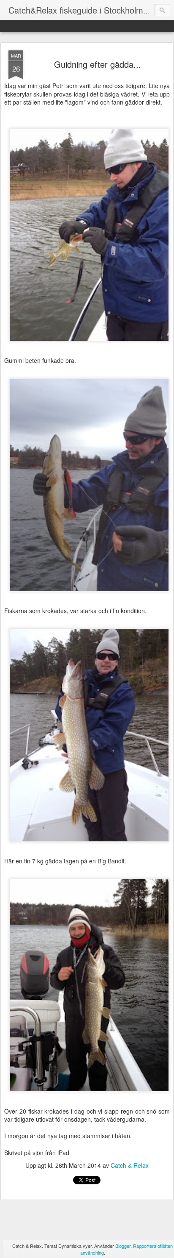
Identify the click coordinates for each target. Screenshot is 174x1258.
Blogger (122, 1245)
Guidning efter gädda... (97, 64)
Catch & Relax (130, 1165)
